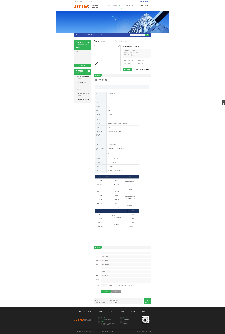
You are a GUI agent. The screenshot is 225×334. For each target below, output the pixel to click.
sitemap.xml (148, 331)
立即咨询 (128, 69)
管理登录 (143, 331)
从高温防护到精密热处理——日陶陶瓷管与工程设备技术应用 (88, 99)
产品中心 (125, 41)
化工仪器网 (138, 331)
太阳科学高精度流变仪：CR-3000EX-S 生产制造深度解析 (88, 93)
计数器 (77, 51)
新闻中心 (111, 311)
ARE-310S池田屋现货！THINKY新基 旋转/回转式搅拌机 (94, 34)
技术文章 (122, 311)
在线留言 (133, 311)
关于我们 (90, 311)
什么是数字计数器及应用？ (81, 82)
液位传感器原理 (79, 88)
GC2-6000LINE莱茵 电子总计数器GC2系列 (108, 302)
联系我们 (144, 311)
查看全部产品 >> (83, 65)
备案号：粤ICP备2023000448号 (107, 331)
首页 (121, 41)
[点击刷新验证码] (110, 286)
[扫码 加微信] (223, 104)
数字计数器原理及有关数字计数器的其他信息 (85, 76)
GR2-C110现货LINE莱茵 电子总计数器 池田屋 (108, 300)
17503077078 (147, 1)
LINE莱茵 (78, 47)
